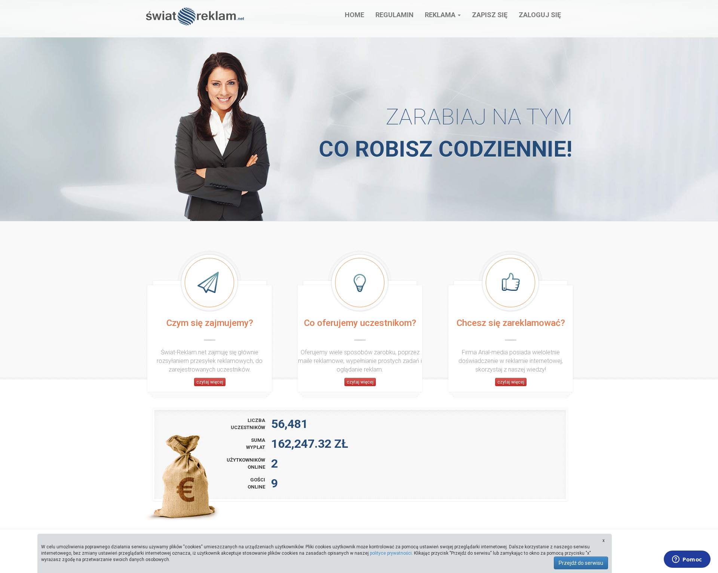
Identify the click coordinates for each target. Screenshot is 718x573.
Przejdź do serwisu (581, 563)
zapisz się (489, 15)
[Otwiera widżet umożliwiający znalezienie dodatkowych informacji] (687, 560)
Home (354, 15)
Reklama (441, 15)
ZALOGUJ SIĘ (540, 15)
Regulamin (394, 15)
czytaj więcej (209, 382)
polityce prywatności (391, 553)
